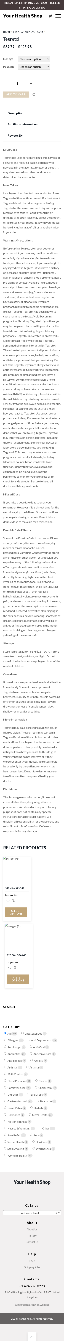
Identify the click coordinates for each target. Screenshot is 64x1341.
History (32, 1235)
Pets (36, 1135)
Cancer (43, 1081)
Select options (16, 912)
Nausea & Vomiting (19, 1128)
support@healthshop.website (32, 1304)
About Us (32, 1229)
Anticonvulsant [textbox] (39, 1213)
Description (15, 113)
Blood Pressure (16, 1081)
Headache (46, 1101)
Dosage (8, 58)
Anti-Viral (39, 1047)
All (9, 1033)
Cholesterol (45, 1088)
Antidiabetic (14, 1060)
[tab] (16, 113)
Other (46, 1128)
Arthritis (12, 1067)
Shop (16, 32)
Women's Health (17, 1155)
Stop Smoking (16, 1149)
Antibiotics (14, 1054)
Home (7, 32)
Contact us (32, 1241)
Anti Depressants (41, 1040)
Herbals (39, 1108)
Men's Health (40, 1115)
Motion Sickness (17, 1121)
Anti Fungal (14, 1047)
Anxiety (39, 1060)
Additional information (23, 124)
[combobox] (32, 1212)
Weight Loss (43, 1149)
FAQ (32, 1260)
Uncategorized (34, 1033)
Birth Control (15, 1074)
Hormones (14, 1115)
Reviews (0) (15, 135)
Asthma (34, 1067)
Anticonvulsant (32, 32)
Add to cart (16, 94)
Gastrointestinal (17, 1101)
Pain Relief (14, 1135)
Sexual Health (15, 1142)
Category (11, 1027)
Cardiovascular (16, 1088)
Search (9, 1007)
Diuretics (13, 1094)
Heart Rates (14, 1108)
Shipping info (32, 1267)
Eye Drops (36, 1094)
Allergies (13, 1040)
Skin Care (41, 1142)
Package (8, 66)
